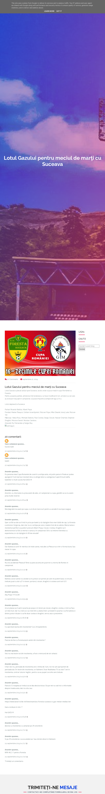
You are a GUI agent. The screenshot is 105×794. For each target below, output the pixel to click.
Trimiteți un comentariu (14, 761)
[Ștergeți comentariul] (27, 451)
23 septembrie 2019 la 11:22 (15, 570)
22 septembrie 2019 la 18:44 (15, 500)
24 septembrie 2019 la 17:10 (15, 730)
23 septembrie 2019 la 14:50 (15, 586)
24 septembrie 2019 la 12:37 (15, 658)
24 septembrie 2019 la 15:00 (15, 677)
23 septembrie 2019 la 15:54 (15, 599)
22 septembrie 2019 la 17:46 (15, 451)
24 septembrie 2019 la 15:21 (15, 693)
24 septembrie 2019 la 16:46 (16, 717)
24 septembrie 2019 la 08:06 (16, 618)
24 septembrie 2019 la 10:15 (15, 631)
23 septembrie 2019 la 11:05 (15, 554)
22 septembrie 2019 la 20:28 (16, 513)
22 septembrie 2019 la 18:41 (15, 484)
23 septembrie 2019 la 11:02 (15, 538)
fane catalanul (11, 444)
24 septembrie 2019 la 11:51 (15, 644)
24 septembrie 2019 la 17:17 (15, 743)
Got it (59, 11)
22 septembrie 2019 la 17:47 (15, 465)
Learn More (49, 11)
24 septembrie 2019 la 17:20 (15, 757)
